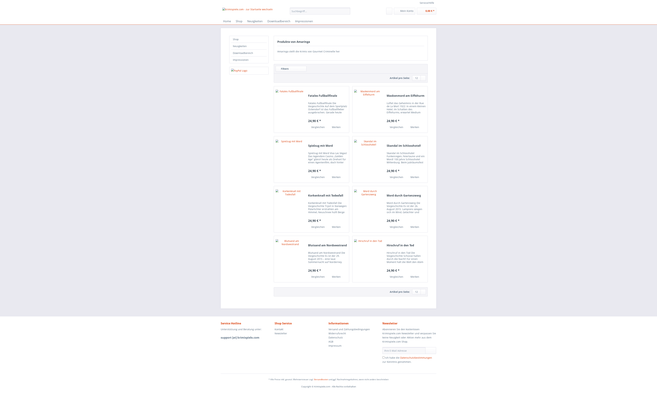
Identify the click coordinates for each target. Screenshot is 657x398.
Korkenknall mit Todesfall (325, 195)
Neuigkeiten (240, 46)
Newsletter (281, 333)
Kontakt (279, 329)
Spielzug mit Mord (320, 146)
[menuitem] (320, 13)
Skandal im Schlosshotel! (404, 146)
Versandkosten (321, 379)
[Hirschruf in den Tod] (368, 259)
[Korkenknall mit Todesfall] (290, 209)
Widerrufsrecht (337, 333)
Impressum (335, 345)
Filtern (284, 68)
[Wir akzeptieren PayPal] (249, 71)
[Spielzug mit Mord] (290, 159)
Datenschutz (335, 337)
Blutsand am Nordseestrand (327, 245)
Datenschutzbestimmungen (416, 357)
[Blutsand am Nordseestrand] (290, 259)
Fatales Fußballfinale (322, 96)
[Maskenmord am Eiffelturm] (368, 109)
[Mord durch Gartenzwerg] (368, 209)
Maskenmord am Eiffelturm (405, 96)
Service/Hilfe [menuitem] (427, 2)
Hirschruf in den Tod (400, 245)
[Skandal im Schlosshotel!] (368, 159)
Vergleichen (318, 127)
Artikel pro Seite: (400, 78)
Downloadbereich (243, 53)
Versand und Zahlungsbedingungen (349, 329)
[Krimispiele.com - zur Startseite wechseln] (247, 12)
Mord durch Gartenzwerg (404, 195)
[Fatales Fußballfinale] (290, 109)
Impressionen (241, 59)
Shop (236, 39)
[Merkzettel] (389, 11)
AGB (330, 341)
